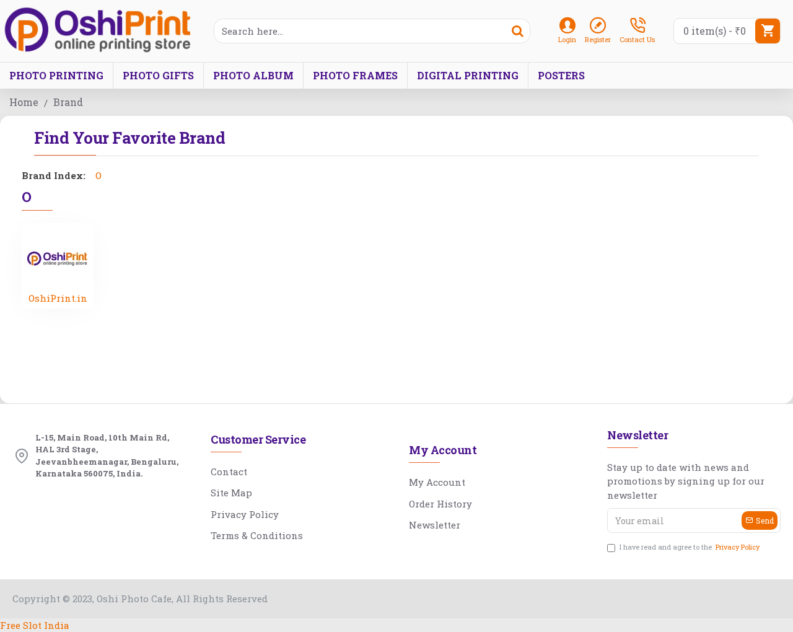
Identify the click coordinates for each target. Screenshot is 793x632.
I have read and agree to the (690, 546)
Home (23, 101)
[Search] (517, 31)
